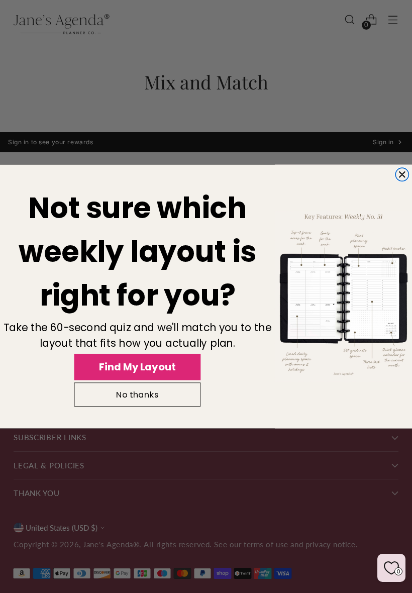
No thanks (137, 395)
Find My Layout (137, 366)
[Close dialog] (401, 174)
